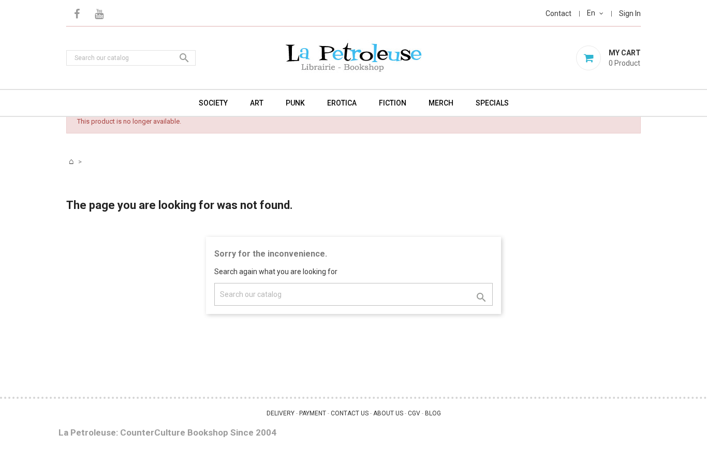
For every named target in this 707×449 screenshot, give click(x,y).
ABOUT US (388, 413)
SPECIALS (492, 103)
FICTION (392, 103)
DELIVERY (280, 413)
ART (256, 103)
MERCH (441, 103)
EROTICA (342, 103)
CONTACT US (350, 413)
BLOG (433, 413)
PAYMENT (312, 413)
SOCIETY (213, 103)
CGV (414, 413)
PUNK (295, 103)
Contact (558, 13)
